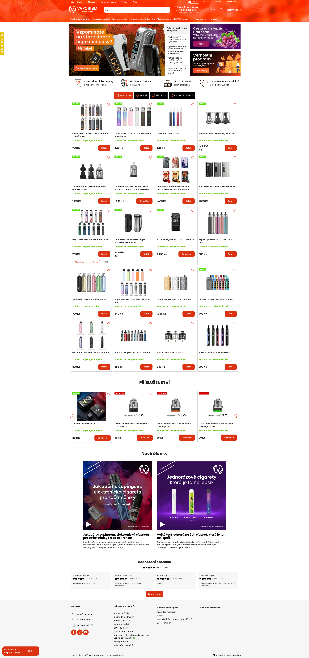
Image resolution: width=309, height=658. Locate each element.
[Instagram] (80, 632)
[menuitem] (79, 19)
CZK (204, 1)
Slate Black (80, 262)
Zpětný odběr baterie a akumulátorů (174, 619)
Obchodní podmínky (124, 617)
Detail (104, 148)
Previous (72, 416)
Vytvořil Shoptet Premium (228, 655)
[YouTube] (86, 632)
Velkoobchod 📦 (122, 624)
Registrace (231, 1)
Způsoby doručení (122, 620)
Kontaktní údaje (121, 613)
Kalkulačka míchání (123, 645)
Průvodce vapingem (166, 612)
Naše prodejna (121, 641)
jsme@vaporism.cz (188, 7)
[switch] (194, 2)
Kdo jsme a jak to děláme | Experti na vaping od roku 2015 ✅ (131, 636)
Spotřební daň (164, 623)
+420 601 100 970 (187, 10)
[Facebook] (73, 632)
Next (236, 416)
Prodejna (124, 2)
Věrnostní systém (108, 2)
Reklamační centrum (124, 631)
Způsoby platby (121, 627)
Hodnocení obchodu (154, 562)
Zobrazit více (154, 594)
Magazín (91, 2)
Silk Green (94, 262)
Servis (160, 615)
